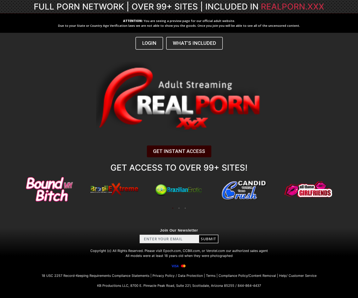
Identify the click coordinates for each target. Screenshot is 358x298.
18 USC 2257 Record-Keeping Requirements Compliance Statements (95, 276)
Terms (210, 276)
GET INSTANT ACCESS (179, 151)
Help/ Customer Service (298, 276)
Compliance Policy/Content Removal (247, 276)
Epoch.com (172, 251)
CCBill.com (191, 251)
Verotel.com (215, 251)
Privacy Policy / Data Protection (177, 276)
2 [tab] (179, 208)
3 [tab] (185, 208)
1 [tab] (173, 208)
